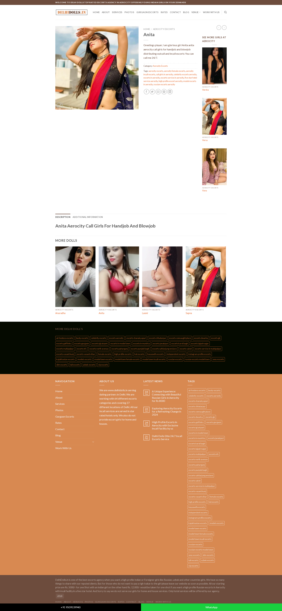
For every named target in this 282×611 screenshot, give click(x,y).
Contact (175, 12)
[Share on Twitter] (152, 91)
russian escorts (175, 359)
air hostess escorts (64, 338)
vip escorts (103, 364)
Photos (129, 12)
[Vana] (214, 166)
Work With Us (211, 12)
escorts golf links (63, 343)
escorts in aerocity (151, 77)
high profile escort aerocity (170, 81)
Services (117, 12)
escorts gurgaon (81, 343)
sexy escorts (218, 359)
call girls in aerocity (164, 74)
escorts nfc (81, 348)
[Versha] (214, 65)
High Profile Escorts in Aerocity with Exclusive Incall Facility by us (165, 425)
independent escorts (176, 354)
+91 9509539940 (70, 607)
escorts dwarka (201, 338)
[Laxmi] (162, 276)
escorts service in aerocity (172, 77)
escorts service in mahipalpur (208, 348)
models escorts (84, 359)
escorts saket (186, 348)
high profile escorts (122, 354)
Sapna (189, 313)
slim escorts (61, 364)
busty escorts (82, 338)
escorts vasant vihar (86, 354)
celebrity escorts (98, 338)
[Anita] (119, 276)
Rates (164, 12)
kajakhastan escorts (65, 359)
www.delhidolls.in (117, 390)
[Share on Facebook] (146, 91)
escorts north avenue (99, 348)
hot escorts (139, 354)
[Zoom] (59, 105)
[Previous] (55, 283)
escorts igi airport (100, 343)
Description (62, 217)
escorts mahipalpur (65, 348)
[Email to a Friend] (158, 91)
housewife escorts (155, 354)
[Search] (225, 12)
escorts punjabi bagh (140, 348)
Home (96, 12)
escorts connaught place (180, 338)
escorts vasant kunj (65, 354)
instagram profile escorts (199, 354)
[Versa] (214, 116)
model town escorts (103, 359)
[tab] (62, 217)
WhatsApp (211, 607)
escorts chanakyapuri (136, 338)
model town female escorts (127, 359)
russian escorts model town (197, 359)
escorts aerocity (116, 338)
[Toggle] (93, 442)
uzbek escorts (89, 364)
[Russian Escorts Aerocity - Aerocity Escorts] (71, 12)
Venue (194, 12)
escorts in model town (120, 343)
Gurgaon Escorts (147, 12)
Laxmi (145, 313)
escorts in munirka (141, 343)
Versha (205, 89)
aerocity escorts (156, 71)
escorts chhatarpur (157, 338)
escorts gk (215, 338)
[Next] (225, 283)
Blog (186, 12)
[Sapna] (206, 276)
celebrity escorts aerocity (185, 74)
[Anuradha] (75, 276)
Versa (205, 140)
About (106, 12)
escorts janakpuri (160, 343)
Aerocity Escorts (164, 29)
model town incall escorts (153, 359)
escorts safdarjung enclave (164, 348)
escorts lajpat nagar (200, 343)
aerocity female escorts (174, 71)
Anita (101, 313)
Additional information (88, 217)
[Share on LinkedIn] (170, 91)
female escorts (104, 354)
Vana (204, 190)
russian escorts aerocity (164, 84)
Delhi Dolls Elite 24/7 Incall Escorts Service (167, 437)
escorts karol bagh (179, 343)
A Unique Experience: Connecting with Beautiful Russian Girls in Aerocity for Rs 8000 (166, 396)
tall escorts (75, 364)
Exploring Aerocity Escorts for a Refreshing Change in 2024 (167, 411)
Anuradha (60, 313)
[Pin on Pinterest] (164, 91)
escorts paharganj (119, 348)
